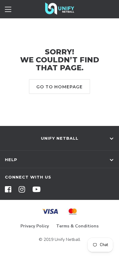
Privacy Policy (34, 226)
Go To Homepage (59, 87)
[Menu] (8, 8)
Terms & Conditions (77, 226)
